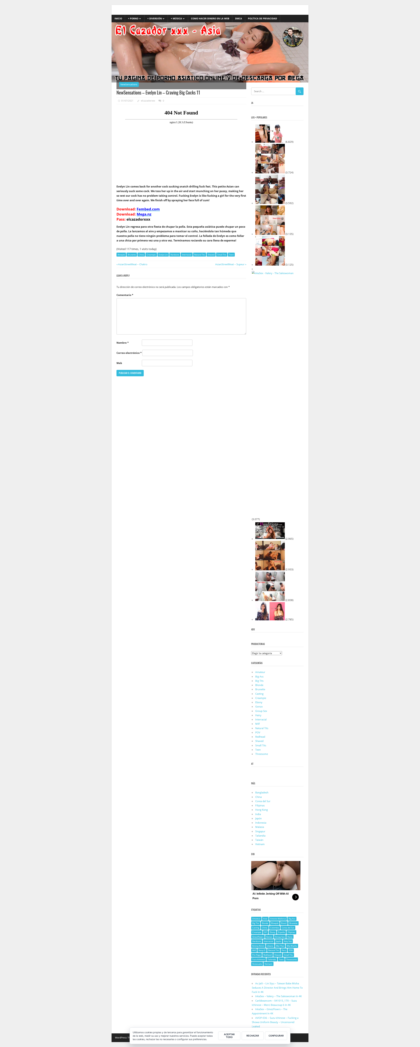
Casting (259, 693)
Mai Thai (280, 945)
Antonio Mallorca (278, 918)
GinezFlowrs (257, 936)
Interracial (186, 254)
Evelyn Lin (163, 254)
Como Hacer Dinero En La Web (210, 18)
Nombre (122, 342)
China (141, 254)
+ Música (176, 18)
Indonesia (260, 822)
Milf (257, 723)
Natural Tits (199, 254)
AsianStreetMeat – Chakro (132, 264)
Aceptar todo (229, 1035)
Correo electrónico (129, 352)
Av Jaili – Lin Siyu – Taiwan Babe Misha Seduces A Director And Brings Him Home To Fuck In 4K (277, 988)
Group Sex (261, 711)
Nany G (262, 950)
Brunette (132, 254)
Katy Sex (288, 941)
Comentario (124, 295)
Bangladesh (261, 792)
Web (119, 363)
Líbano (270, 945)
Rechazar (252, 1035)
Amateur (260, 672)
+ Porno (133, 18)
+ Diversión (154, 18)
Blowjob (121, 254)
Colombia (274, 927)
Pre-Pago (256, 955)
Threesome (261, 754)
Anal (265, 918)
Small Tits (221, 254)
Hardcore (174, 254)
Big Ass (259, 676)
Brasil (283, 923)
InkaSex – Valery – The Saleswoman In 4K (278, 996)
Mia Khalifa (292, 945)
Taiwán (259, 839)
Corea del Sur (262, 801)
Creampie (151, 254)
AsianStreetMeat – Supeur (229, 264)
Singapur (260, 831)
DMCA (238, 18)
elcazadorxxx (148, 100)
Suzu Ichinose (258, 959)
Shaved (211, 254)
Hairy (258, 715)
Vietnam (260, 844)
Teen (231, 254)
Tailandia (260, 835)
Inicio (118, 18)
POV (257, 732)
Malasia (259, 827)
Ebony (258, 702)
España (281, 932)
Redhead (260, 736)
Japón (258, 818)
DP (265, 932)
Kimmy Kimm (258, 945)
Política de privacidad (262, 18)
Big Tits (259, 680)
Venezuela (257, 964)
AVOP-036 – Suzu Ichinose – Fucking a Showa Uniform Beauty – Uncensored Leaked (275, 1022)
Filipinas (260, 805)
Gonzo (259, 706)
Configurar (276, 1035)
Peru (284, 950)
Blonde (259, 685)
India (258, 814)
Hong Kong (261, 809)
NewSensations (128, 84)
